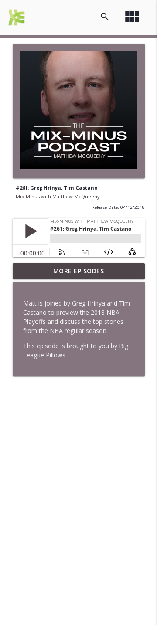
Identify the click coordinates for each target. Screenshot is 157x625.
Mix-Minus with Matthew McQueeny (58, 196)
